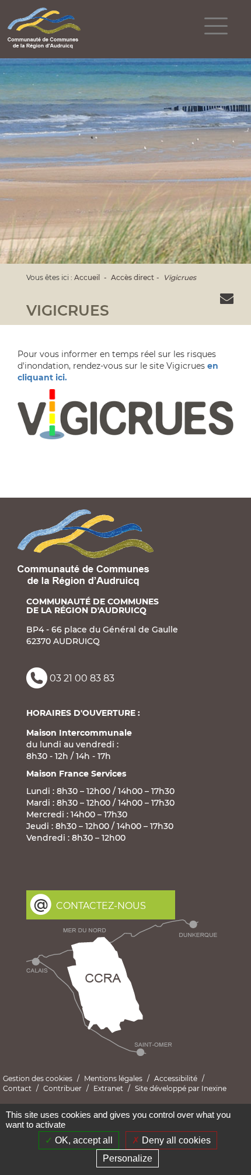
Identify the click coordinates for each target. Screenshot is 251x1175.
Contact (17, 1088)
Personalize (127, 1158)
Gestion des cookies (37, 1078)
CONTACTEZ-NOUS (101, 905)
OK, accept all (83, 1140)
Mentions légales (113, 1078)
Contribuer (62, 1088)
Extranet (108, 1088)
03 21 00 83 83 (82, 678)
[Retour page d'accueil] (44, 28)
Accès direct (132, 277)
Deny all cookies (175, 1140)
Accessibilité (175, 1078)
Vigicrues (179, 277)
